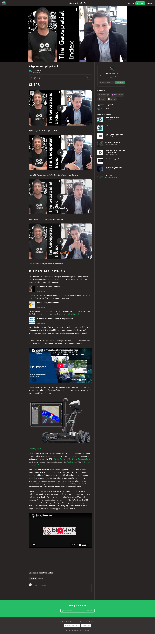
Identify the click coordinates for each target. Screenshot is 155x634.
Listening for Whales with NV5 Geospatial (115, 151)
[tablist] (36, 578)
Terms (82, 621)
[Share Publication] (133, 3)
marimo (107, 126)
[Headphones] (24, 36)
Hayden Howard (72, 314)
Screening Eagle (35, 448)
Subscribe (140, 3)
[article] (112, 119)
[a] (60, 108)
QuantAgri (108, 175)
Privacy (77, 621)
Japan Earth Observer (113, 142)
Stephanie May (54, 279)
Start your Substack (73, 626)
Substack (68, 630)
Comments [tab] (33, 578)
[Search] (129, 3)
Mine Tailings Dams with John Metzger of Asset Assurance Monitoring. (114, 135)
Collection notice (90, 621)
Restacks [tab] (40, 578)
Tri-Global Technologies (79, 459)
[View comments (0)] (130, 34)
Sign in (149, 3)
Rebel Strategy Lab (112, 159)
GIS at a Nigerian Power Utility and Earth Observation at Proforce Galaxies (114, 168)
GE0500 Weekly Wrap (112, 117)
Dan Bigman (71, 462)
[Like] (30, 78)
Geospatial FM (37, 70)
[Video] (24, 32)
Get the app (86, 626)
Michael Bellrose (59, 459)
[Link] (26, 84)
